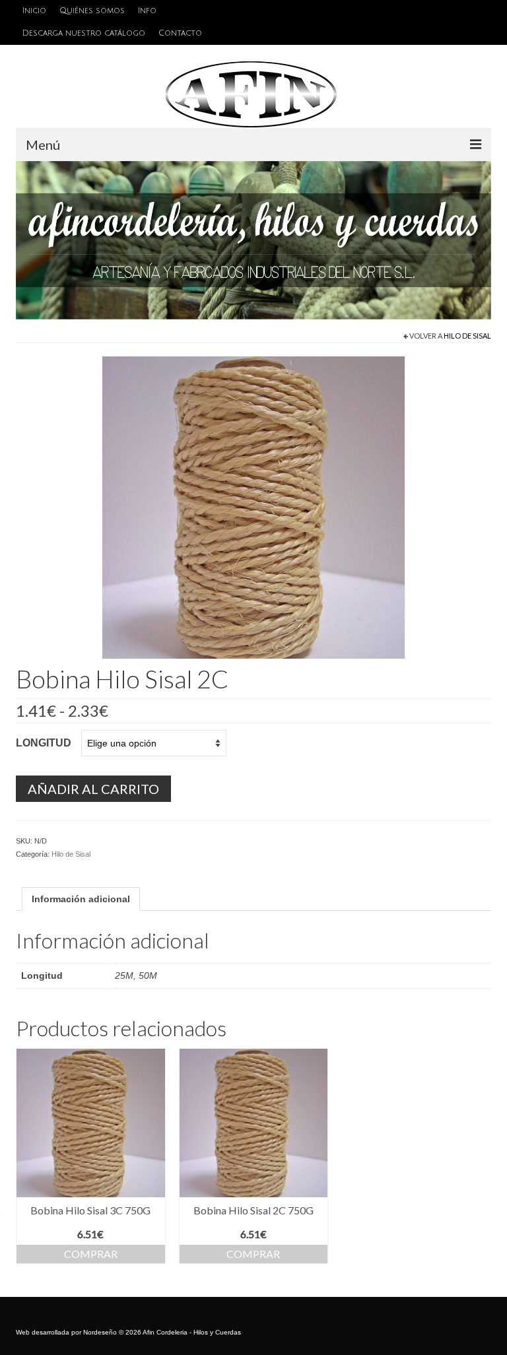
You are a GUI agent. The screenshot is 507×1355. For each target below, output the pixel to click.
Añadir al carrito (93, 789)
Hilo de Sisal (467, 335)
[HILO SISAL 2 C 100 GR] (253, 507)
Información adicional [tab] (81, 899)
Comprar (91, 1253)
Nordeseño (100, 1332)
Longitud (43, 742)
